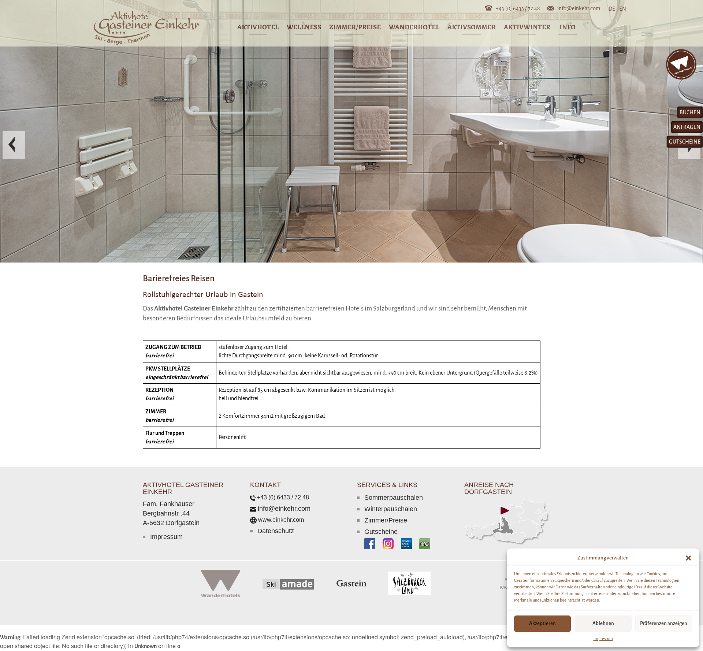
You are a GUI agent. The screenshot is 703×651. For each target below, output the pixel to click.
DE (613, 9)
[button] (688, 558)
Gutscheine (381, 533)
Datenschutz (275, 532)
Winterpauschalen (390, 510)
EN (622, 9)
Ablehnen (603, 623)
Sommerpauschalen (393, 499)
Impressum (603, 638)
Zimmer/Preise (385, 521)
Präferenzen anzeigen (663, 623)
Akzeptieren (542, 623)
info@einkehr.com (578, 8)
